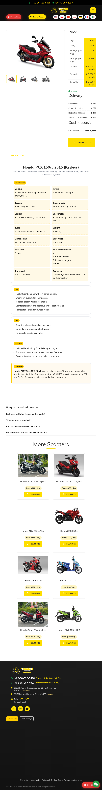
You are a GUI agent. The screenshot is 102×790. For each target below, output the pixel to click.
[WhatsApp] (12, 678)
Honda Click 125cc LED (69, 630)
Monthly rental (76, 780)
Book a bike (15, 17)
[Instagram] (20, 708)
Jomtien (38, 780)
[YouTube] (27, 708)
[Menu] (93, 10)
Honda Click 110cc (69, 580)
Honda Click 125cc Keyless (33, 630)
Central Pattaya (64, 780)
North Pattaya (26, 719)
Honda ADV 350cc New (33, 531)
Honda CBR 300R (33, 580)
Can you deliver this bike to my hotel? (23, 426)
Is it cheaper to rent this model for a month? (26, 432)
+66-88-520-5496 (25, 678)
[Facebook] (13, 708)
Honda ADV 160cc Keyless (33, 481)
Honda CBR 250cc (69, 531)
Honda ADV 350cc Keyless (69, 481)
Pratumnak (12, 719)
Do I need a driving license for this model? (25, 414)
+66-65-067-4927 (25, 682)
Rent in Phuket (38, 17)
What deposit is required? (18, 420)
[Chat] (96, 784)
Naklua (54, 780)
